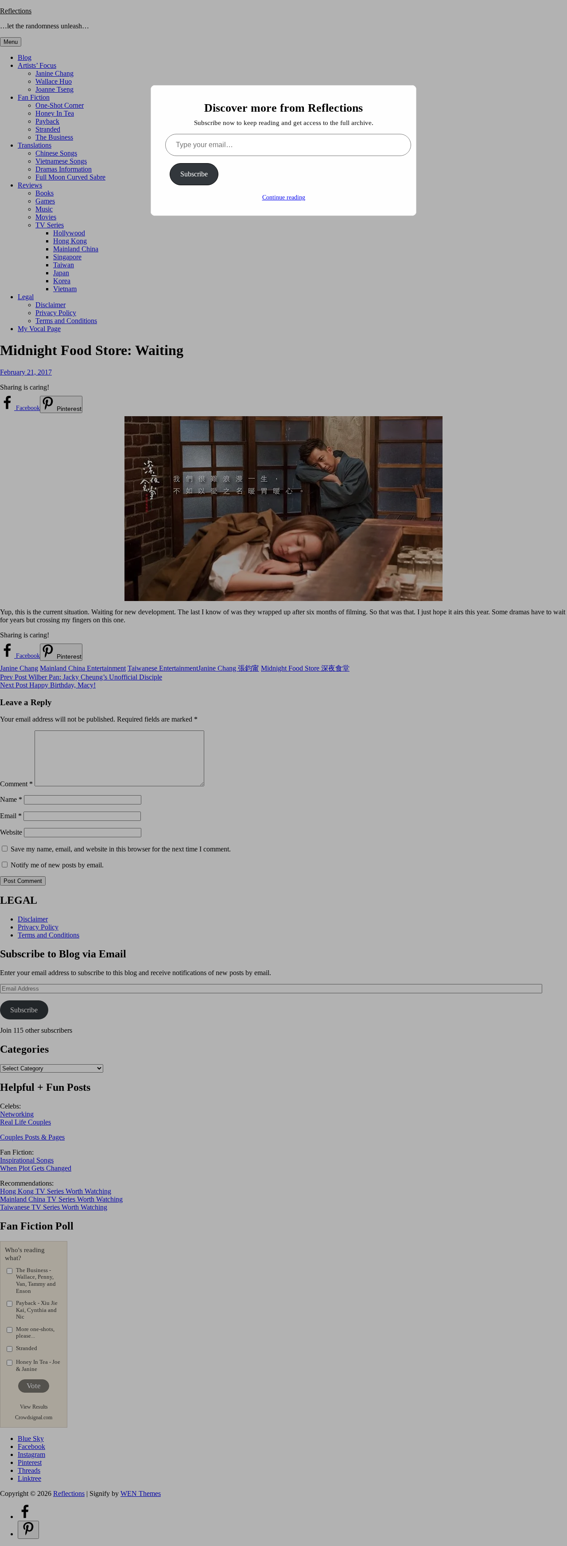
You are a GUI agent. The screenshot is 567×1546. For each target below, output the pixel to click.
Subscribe (194, 174)
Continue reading (283, 197)
